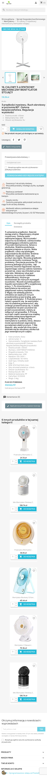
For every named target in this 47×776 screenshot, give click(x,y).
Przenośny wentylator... (23, 550)
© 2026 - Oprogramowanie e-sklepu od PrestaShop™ (23, 773)
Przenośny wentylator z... (23, 455)
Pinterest (24, 140)
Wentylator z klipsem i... (23, 645)
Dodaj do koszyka (23, 129)
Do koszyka (27, 461)
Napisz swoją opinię (13, 147)
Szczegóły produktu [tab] (22, 223)
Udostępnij (13, 140)
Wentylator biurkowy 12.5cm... (23, 597)
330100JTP (10, 385)
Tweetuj (19, 140)
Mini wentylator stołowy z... (23, 502)
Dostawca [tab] (18, 227)
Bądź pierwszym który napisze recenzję (25, 406)
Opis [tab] (8, 223)
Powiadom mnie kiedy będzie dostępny (25, 175)
